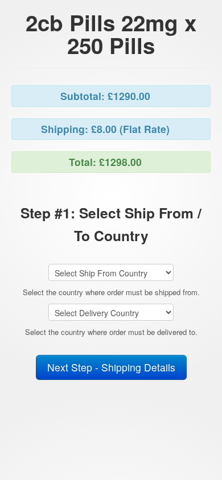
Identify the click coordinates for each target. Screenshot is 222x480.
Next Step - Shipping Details (111, 367)
